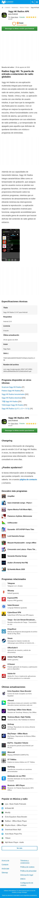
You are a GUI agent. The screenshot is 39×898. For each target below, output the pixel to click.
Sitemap (5, 872)
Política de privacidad (28, 871)
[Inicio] (2, 8)
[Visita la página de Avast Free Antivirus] (19, 24)
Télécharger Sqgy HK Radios (12, 405)
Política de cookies (27, 867)
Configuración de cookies (26, 884)
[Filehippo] (7, 2)
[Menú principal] (37, 2)
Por (13, 17)
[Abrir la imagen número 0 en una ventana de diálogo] (11, 245)
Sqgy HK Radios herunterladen (13, 394)
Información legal (26, 875)
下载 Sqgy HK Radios (10, 401)
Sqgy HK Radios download (12, 398)
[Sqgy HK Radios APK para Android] (4, 15)
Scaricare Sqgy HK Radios (12, 387)
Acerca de (5, 861)
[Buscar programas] (33, 2)
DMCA (22, 879)
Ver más (19, 848)
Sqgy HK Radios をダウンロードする (15, 408)
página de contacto (28, 479)
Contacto (5, 864)
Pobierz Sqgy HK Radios (11, 391)
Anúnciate (5, 869)
